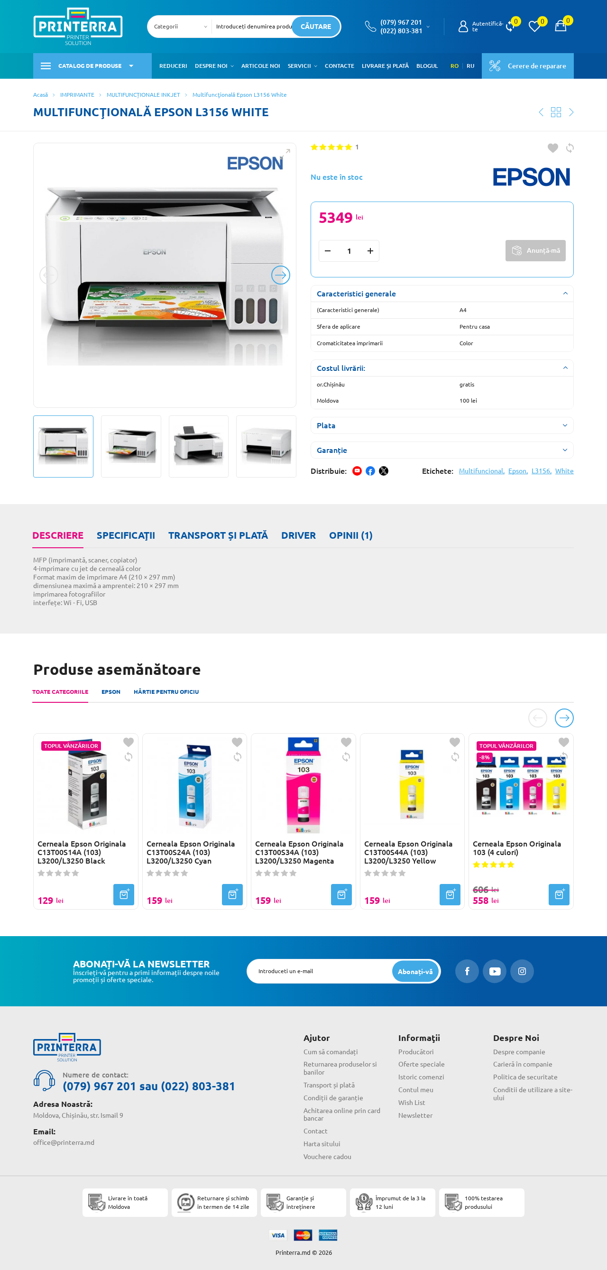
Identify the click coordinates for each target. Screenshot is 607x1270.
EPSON (110, 692)
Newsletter (415, 1115)
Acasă (40, 95)
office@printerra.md (63, 1142)
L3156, (542, 471)
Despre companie (519, 1052)
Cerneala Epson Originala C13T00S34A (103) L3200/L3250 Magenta (299, 852)
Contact (316, 1131)
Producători (416, 1052)
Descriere (57, 535)
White (564, 471)
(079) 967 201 (401, 22)
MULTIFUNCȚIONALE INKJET (143, 95)
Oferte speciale (421, 1064)
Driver (298, 535)
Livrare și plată (385, 66)
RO (455, 66)
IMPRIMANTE (77, 95)
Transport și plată (218, 535)
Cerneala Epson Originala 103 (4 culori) (517, 847)
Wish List (411, 1102)
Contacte (339, 66)
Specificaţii (126, 535)
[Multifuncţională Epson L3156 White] (165, 275)
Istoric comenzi (421, 1077)
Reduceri (173, 66)
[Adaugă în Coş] (123, 894)
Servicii (299, 66)
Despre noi (211, 66)
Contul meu (415, 1090)
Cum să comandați (331, 1052)
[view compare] (510, 26)
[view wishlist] (534, 26)
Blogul (427, 66)
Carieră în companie (522, 1064)
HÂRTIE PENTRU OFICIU (166, 692)
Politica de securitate (525, 1077)
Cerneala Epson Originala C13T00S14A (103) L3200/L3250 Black (81, 852)
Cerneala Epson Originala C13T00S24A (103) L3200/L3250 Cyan (191, 852)
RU (470, 66)
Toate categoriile (60, 692)
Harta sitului (322, 1144)
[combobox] (182, 26)
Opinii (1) (351, 535)
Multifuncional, (482, 471)
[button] (232, 66)
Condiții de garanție (333, 1098)
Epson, (518, 471)
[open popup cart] (560, 26)
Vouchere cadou (327, 1156)
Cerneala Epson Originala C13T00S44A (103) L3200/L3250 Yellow (408, 852)
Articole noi (260, 66)
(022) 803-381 (401, 31)
